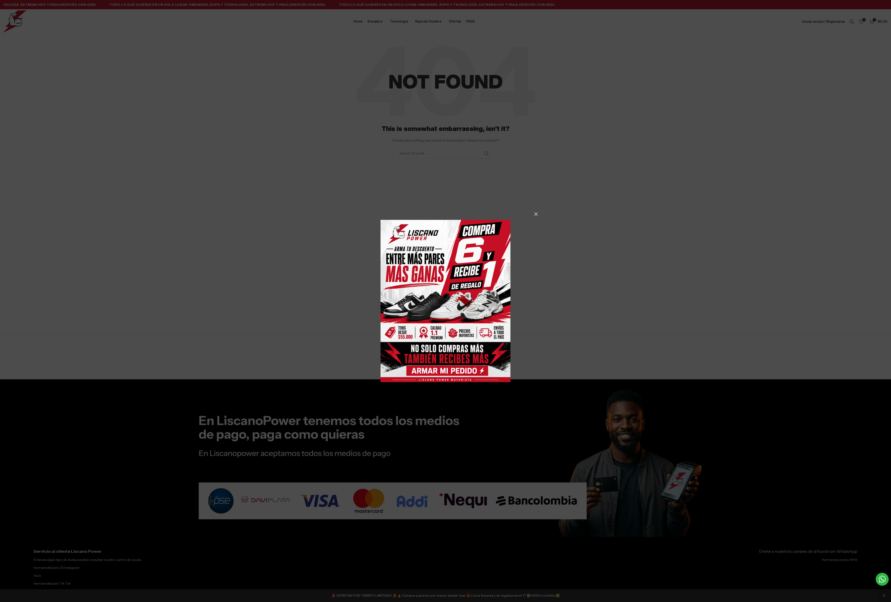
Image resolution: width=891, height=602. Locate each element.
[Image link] (445, 301)
